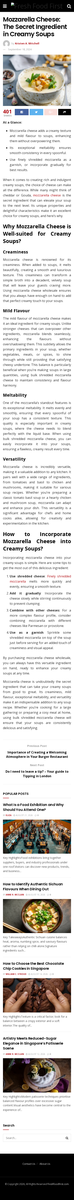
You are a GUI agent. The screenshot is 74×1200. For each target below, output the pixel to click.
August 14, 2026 (39, 974)
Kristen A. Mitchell (27, 43)
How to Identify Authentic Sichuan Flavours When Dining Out (33, 886)
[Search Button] (67, 1138)
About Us (44, 1164)
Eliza (8, 815)
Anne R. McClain (15, 894)
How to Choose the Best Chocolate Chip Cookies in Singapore (33, 966)
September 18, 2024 (20, 49)
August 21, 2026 (24, 815)
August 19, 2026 (36, 894)
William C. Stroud (16, 974)
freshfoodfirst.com (58, 1184)
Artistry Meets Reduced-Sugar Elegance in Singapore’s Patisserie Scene (33, 1043)
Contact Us (28, 1164)
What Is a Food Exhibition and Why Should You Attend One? (33, 807)
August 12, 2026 (36, 1054)
